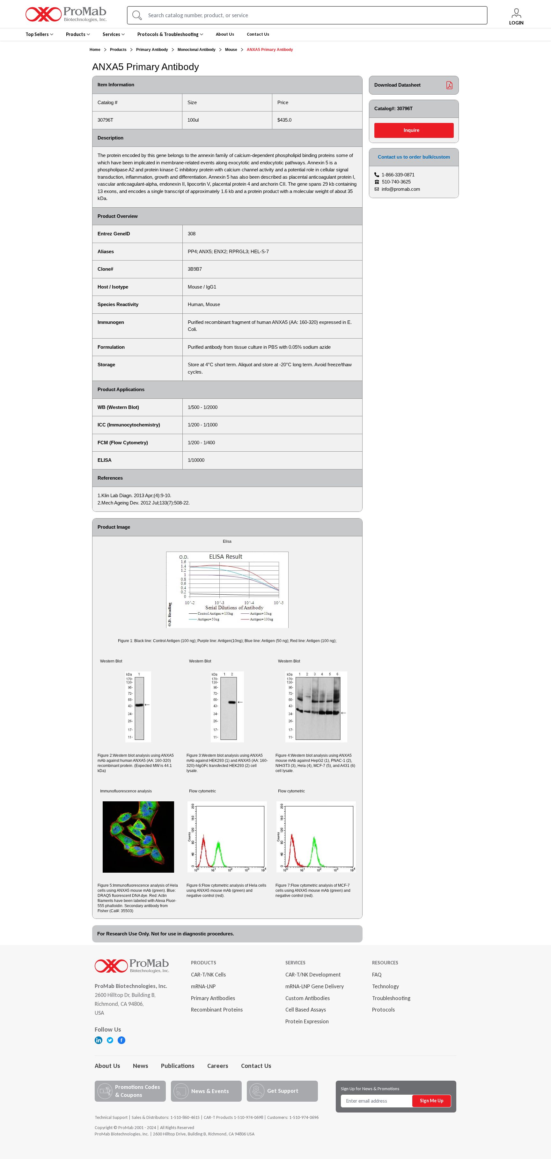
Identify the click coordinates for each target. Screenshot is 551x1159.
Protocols (383, 1009)
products (118, 49)
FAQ (376, 974)
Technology (385, 986)
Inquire (411, 130)
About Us (107, 1066)
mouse (231, 49)
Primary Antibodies (213, 998)
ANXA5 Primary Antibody (270, 49)
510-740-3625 (396, 181)
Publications (178, 1066)
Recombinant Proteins (217, 1009)
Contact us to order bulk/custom (414, 157)
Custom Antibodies (307, 998)
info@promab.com (401, 189)
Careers (217, 1066)
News (140, 1066)
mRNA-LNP (203, 986)
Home (95, 49)
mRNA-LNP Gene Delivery (314, 986)
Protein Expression (307, 1021)
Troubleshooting (391, 998)
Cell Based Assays (305, 1009)
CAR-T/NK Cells (208, 974)
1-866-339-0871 (398, 174)
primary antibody (152, 49)
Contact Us (256, 1066)
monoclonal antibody (197, 49)
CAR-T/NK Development (313, 974)
